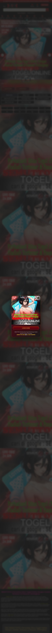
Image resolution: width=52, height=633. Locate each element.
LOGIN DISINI (26, 328)
